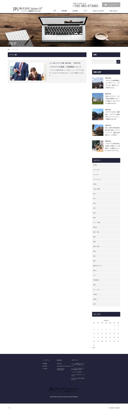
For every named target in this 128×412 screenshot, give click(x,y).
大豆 (94, 198)
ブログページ (74, 360)
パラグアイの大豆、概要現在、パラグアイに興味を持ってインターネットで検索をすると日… (112, 115)
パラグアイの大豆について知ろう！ (78, 375)
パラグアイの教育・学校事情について (65, 67)
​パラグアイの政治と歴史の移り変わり (78, 379)
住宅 (94, 213)
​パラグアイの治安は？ (77, 372)
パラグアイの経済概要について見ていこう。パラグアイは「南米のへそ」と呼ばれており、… (112, 84)
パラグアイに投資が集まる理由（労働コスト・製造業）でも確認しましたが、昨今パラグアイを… (112, 147)
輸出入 (95, 270)
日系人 (69, 63)
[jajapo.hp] (28, 10)
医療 (94, 241)
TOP (54, 11)
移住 (94, 261)
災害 (94, 208)
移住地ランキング (97, 265)
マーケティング (97, 179)
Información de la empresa (64, 366)
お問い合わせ (113, 11)
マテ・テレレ (96, 289)
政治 (94, 193)
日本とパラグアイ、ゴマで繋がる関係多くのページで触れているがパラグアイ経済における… (112, 100)
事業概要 (64, 11)
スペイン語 (52, 63)
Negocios (59, 363)
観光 (94, 256)
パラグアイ (58, 63)
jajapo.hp (117, 408)
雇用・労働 (96, 246)
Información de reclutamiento (61, 369)
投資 (94, 284)
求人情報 (45, 368)
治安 (94, 203)
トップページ (46, 360)
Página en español (98, 11)
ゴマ (94, 275)
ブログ (85, 11)
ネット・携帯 (96, 222)
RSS (9, 407)
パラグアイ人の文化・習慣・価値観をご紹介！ (77, 369)
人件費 (95, 294)
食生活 (95, 227)
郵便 (94, 237)
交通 (94, 251)
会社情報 (75, 11)
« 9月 (93, 347)
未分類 (95, 165)
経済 (94, 304)
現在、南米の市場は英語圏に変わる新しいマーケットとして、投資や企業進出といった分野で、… (112, 131)
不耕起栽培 (96, 280)
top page (59, 360)
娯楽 (94, 217)
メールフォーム (112, 4)
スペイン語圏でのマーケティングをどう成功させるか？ (78, 364)
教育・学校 (64, 63)
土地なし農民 (96, 189)
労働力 (95, 299)
